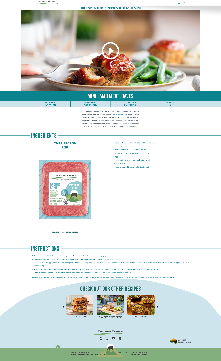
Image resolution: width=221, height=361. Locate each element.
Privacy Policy (123, 352)
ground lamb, (116, 114)
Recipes (74, 352)
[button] (179, 3)
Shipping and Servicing (139, 354)
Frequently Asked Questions (82, 354)
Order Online (84, 352)
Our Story (99, 354)
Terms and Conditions (139, 352)
